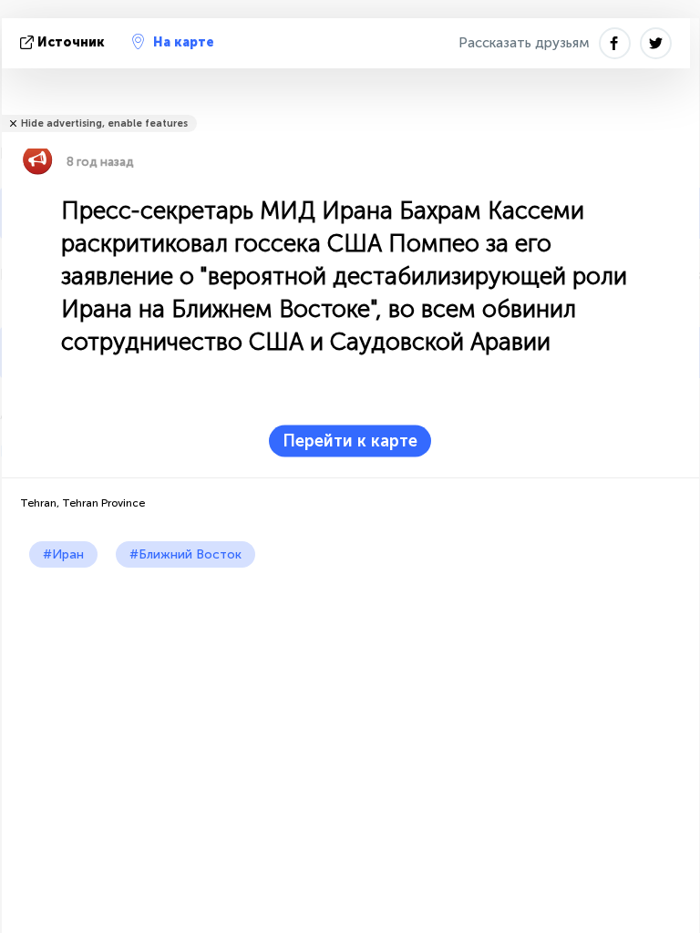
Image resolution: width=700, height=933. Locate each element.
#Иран (63, 554)
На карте (183, 42)
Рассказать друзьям (524, 43)
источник (71, 42)
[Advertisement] (350, 704)
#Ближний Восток (185, 554)
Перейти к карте (350, 441)
